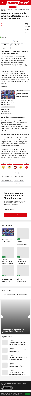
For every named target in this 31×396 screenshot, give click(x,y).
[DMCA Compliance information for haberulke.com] (7, 388)
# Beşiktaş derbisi (7, 176)
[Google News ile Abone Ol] (6, 41)
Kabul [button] (28, 394)
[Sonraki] (29, 316)
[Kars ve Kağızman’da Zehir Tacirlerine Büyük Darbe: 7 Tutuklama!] (15, 372)
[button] (2, 7)
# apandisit (14, 172)
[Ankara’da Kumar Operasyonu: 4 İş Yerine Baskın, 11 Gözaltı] (15, 365)
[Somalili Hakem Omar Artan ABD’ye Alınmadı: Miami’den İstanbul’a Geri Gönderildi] (23, 97)
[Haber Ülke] (17, 3)
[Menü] (2, 2)
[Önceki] (2, 316)
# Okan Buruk (19, 180)
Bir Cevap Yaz (6, 291)
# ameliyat (5, 172)
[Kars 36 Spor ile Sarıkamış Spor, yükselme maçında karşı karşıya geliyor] (8, 110)
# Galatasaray (19, 176)
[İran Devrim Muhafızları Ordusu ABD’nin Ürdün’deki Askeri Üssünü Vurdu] (15, 342)
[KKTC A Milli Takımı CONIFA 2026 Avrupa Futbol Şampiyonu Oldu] (8, 273)
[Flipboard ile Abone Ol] (15, 41)
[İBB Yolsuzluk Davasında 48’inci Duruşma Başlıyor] (15, 350)
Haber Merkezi (27, 24)
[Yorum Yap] (15, 44)
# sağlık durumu (7, 184)
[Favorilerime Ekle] (11, 44)
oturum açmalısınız (21, 294)
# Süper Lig (17, 184)
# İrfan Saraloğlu (7, 180)
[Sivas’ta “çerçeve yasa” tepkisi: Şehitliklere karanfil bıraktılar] (15, 317)
